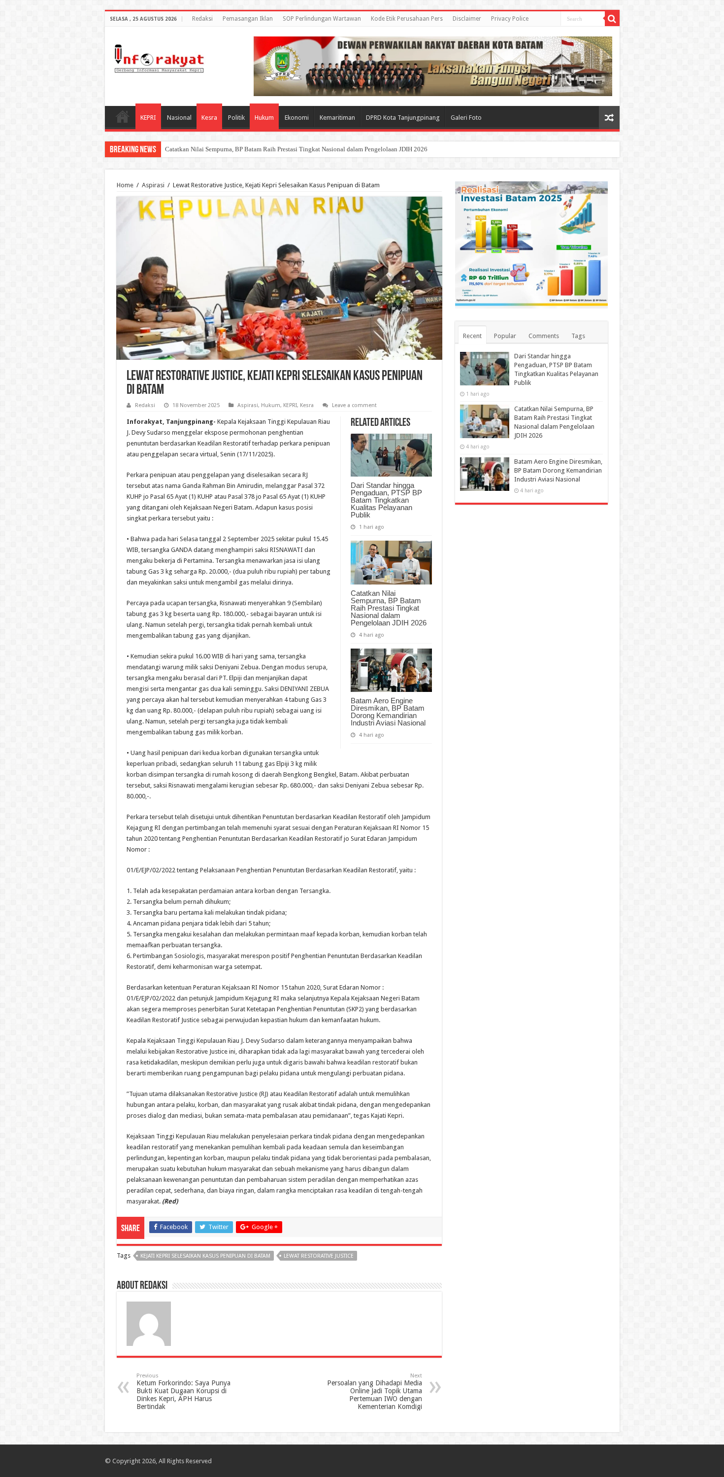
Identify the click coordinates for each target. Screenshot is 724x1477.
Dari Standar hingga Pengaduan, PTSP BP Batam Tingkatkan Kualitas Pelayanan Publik (386, 500)
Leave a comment (354, 405)
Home (122, 116)
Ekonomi (297, 117)
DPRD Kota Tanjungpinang (403, 117)
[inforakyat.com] (159, 57)
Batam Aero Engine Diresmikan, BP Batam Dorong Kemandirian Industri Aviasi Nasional (388, 711)
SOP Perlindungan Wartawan (322, 18)
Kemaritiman (337, 117)
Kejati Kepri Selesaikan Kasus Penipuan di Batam (205, 1256)
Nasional (179, 117)
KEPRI (148, 117)
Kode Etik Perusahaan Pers (407, 18)
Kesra (209, 117)
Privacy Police (509, 18)
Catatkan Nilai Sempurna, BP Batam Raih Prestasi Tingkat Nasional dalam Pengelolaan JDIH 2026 (296, 149)
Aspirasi (153, 185)
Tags (578, 336)
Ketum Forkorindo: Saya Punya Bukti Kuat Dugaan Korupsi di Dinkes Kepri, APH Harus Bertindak (183, 1391)
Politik (236, 117)
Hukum (264, 117)
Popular (505, 336)
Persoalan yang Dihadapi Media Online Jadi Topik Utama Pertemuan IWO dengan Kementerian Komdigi (374, 1391)
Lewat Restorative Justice (319, 1256)
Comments (543, 336)
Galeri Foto (466, 117)
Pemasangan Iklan (248, 18)
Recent (472, 336)
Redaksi (202, 18)
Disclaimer (467, 18)
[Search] (612, 18)
